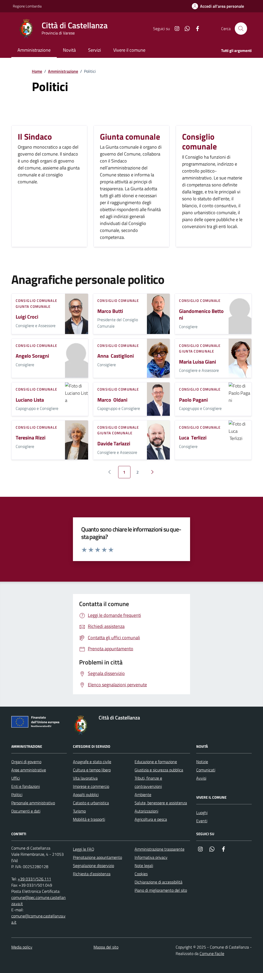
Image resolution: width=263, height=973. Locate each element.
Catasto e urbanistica (91, 803)
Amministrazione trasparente (159, 849)
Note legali (144, 865)
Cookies (141, 874)
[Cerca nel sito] (241, 28)
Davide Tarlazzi (113, 443)
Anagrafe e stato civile (92, 762)
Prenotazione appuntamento (97, 857)
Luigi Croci (27, 316)
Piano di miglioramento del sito (161, 890)
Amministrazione (63, 71)
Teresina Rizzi (30, 437)
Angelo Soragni (32, 356)
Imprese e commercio (91, 786)
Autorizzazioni (146, 811)
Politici (16, 794)
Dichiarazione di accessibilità (158, 882)
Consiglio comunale (36, 300)
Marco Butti (110, 311)
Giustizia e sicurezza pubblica (159, 770)
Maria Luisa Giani (197, 361)
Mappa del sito (105, 947)
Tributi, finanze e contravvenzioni (148, 782)
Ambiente (143, 794)
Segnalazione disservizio (93, 865)
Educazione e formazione (156, 762)
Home (37, 71)
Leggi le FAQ (83, 849)
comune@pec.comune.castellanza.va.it (38, 900)
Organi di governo (26, 762)
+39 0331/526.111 (34, 879)
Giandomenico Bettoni (201, 314)
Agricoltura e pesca (151, 819)
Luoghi (202, 812)
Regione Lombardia (27, 6)
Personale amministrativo (33, 803)
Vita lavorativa (85, 778)
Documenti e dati (25, 811)
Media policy (21, 947)
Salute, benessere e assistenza (161, 803)
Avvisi (201, 778)
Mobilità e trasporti (89, 819)
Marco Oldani (112, 400)
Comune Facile (212, 953)
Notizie (202, 762)
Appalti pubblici (86, 794)
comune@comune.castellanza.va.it (38, 919)
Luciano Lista (30, 400)
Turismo (79, 811)
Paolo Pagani (193, 400)
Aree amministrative (28, 770)
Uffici (15, 778)
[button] (218, 6)
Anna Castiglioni (115, 356)
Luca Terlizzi (192, 437)
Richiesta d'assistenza (91, 874)
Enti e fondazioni (25, 786)
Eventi (201, 821)
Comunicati (205, 770)
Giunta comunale (33, 306)
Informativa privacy (151, 857)
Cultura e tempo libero (92, 770)
